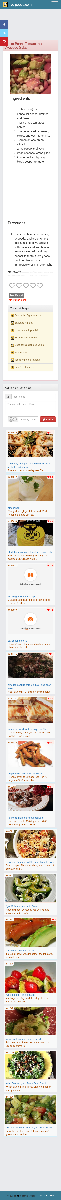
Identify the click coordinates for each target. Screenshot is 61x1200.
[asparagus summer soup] (30, 576)
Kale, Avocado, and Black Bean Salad (26, 1083)
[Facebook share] (4, 24)
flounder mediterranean (27, 359)
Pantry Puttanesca (24, 367)
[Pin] (4, 41)
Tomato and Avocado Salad (20, 950)
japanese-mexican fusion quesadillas (27, 729)
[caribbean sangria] (30, 620)
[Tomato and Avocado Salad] (30, 932)
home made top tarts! (26, 330)
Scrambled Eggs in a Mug (28, 315)
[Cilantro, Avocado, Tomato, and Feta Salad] (30, 1109)
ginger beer (14, 507)
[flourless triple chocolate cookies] (30, 798)
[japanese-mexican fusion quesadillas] (30, 709)
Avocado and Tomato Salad (20, 994)
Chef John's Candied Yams (29, 344)
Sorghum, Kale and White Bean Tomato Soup (30, 862)
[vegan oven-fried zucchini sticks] (30, 753)
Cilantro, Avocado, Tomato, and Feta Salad (29, 1127)
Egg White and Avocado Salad (22, 906)
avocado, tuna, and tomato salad (23, 1039)
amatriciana (21, 352)
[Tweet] (4, 33)
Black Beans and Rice (26, 337)
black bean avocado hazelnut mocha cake (30, 552)
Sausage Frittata (24, 322)
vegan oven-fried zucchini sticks (25, 773)
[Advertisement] (30, 26)
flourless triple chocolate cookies (25, 817)
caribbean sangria (17, 640)
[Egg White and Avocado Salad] (30, 887)
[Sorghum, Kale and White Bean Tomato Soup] (30, 843)
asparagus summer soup (21, 596)
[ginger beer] (30, 488)
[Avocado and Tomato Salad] (30, 987)
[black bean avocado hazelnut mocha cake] (30, 532)
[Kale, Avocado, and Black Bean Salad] (30, 1065)
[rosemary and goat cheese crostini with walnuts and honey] (30, 443)
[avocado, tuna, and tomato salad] (30, 1020)
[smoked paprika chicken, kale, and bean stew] (30, 665)
